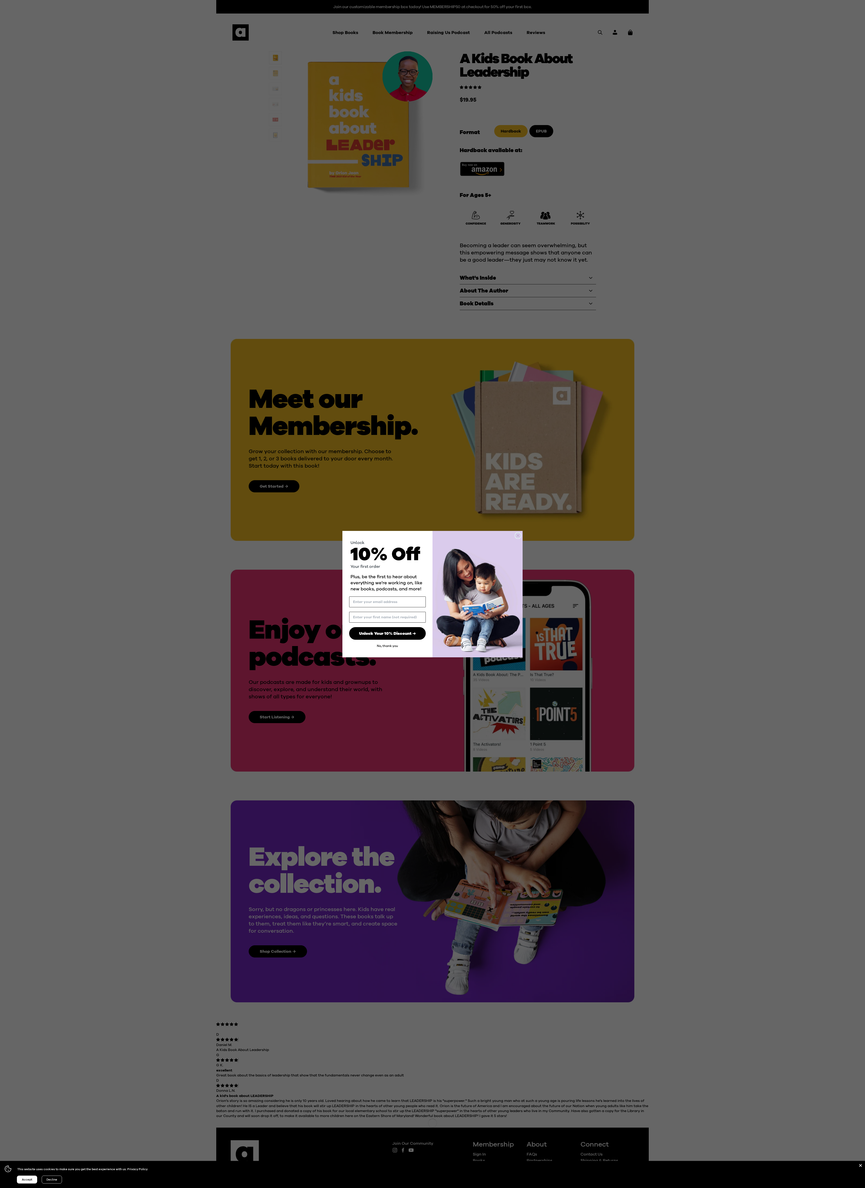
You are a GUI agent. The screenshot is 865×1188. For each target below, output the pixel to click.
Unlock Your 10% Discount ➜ (387, 633)
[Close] (860, 1165)
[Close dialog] (518, 535)
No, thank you (387, 646)
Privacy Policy (137, 1169)
